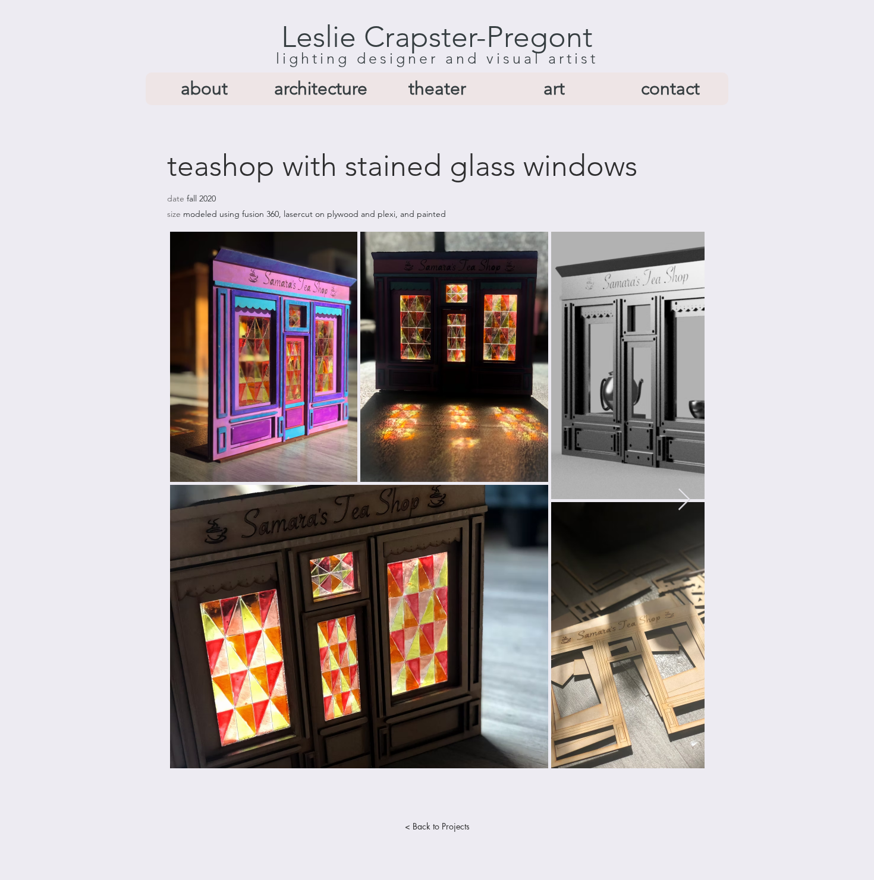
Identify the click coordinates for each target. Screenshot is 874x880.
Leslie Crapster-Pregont (437, 37)
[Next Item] (684, 500)
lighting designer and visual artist (437, 58)
